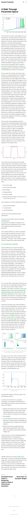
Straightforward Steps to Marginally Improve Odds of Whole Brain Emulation (7, 480)
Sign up (14, 510)
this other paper (12, 318)
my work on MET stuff (18, 456)
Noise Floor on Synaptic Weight (21, 476)
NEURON (8, 416)
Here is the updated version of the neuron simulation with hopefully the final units (13, 290)
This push (3, 222)
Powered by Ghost (14, 514)
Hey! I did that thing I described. (9, 244)
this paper (11, 313)
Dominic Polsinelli (7, 2)
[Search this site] (23, 2)
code (4, 361)
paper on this (16, 62)
